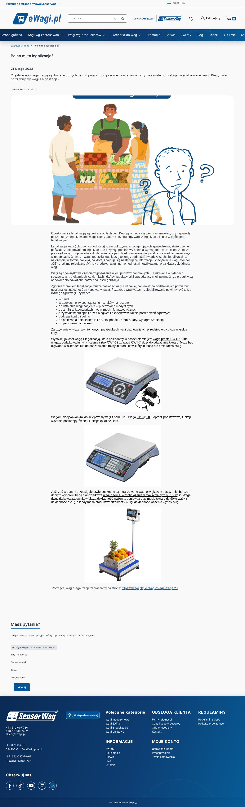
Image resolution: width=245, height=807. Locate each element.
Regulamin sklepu (209, 719)
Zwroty (110, 748)
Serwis (110, 756)
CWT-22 (112, 342)
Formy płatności (162, 719)
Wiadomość (18, 677)
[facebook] (10, 786)
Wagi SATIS (113, 723)
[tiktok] (20, 786)
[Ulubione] (191, 19)
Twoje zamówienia (163, 756)
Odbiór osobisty (162, 727)
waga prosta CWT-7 (166, 339)
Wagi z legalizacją (117, 727)
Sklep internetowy (121, 802)
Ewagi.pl (15, 45)
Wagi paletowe (115, 731)
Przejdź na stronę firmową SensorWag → (33, 3)
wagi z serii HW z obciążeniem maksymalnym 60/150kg (141, 495)
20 (148, 417)
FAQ (108, 760)
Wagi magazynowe (117, 719)
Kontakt (157, 731)
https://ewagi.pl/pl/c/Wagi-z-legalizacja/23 (150, 588)
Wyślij (22, 687)
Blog (26, 45)
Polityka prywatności (211, 723)
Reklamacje (113, 752)
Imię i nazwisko (19, 654)
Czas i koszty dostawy (166, 723)
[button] (122, 18)
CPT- (140, 417)
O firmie (110, 764)
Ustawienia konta (162, 748)
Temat (14, 669)
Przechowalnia (161, 752)
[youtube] (31, 785)
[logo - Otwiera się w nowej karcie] (33, 716)
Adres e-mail (19, 662)
